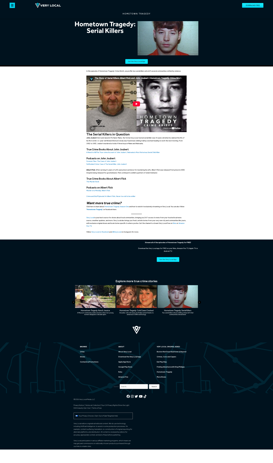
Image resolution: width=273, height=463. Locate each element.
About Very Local (124, 352)
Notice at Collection (93, 405)
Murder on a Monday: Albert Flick (98, 190)
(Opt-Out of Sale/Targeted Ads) (106, 416)
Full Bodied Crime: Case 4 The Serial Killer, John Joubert (106, 164)
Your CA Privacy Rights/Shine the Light (115, 405)
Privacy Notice (79, 405)
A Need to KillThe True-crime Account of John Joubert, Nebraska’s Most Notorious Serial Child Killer (123, 152)
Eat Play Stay (162, 362)
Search (116, 387)
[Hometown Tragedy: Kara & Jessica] (95, 304)
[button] (154, 386)
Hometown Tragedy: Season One (117, 207)
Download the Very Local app (129, 357)
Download (142, 248)
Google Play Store (125, 367)
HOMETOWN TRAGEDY (137, 13)
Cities (82, 352)
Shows (82, 357)
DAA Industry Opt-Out (82, 408)
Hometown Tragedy (164, 372)
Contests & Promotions (89, 362)
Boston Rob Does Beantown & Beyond (171, 352)
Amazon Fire (123, 377)
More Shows (161, 377)
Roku (174, 223)
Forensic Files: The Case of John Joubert (101, 161)
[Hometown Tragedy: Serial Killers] (178, 304)
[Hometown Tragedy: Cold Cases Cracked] (136, 304)
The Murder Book (92, 182)
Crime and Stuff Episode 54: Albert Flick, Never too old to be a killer (110, 196)
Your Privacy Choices (86, 416)
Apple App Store (124, 362)
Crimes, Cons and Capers (166, 357)
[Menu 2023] (12, 5)
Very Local (90, 218)
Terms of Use (97, 408)
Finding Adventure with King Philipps (171, 367)
